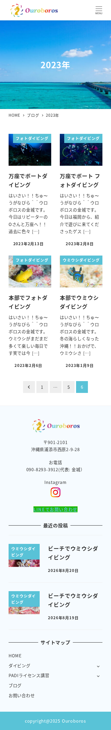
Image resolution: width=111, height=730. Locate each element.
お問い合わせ (22, 695)
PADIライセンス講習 (29, 675)
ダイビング (19, 666)
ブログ (15, 685)
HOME (15, 656)
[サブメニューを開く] (98, 666)
